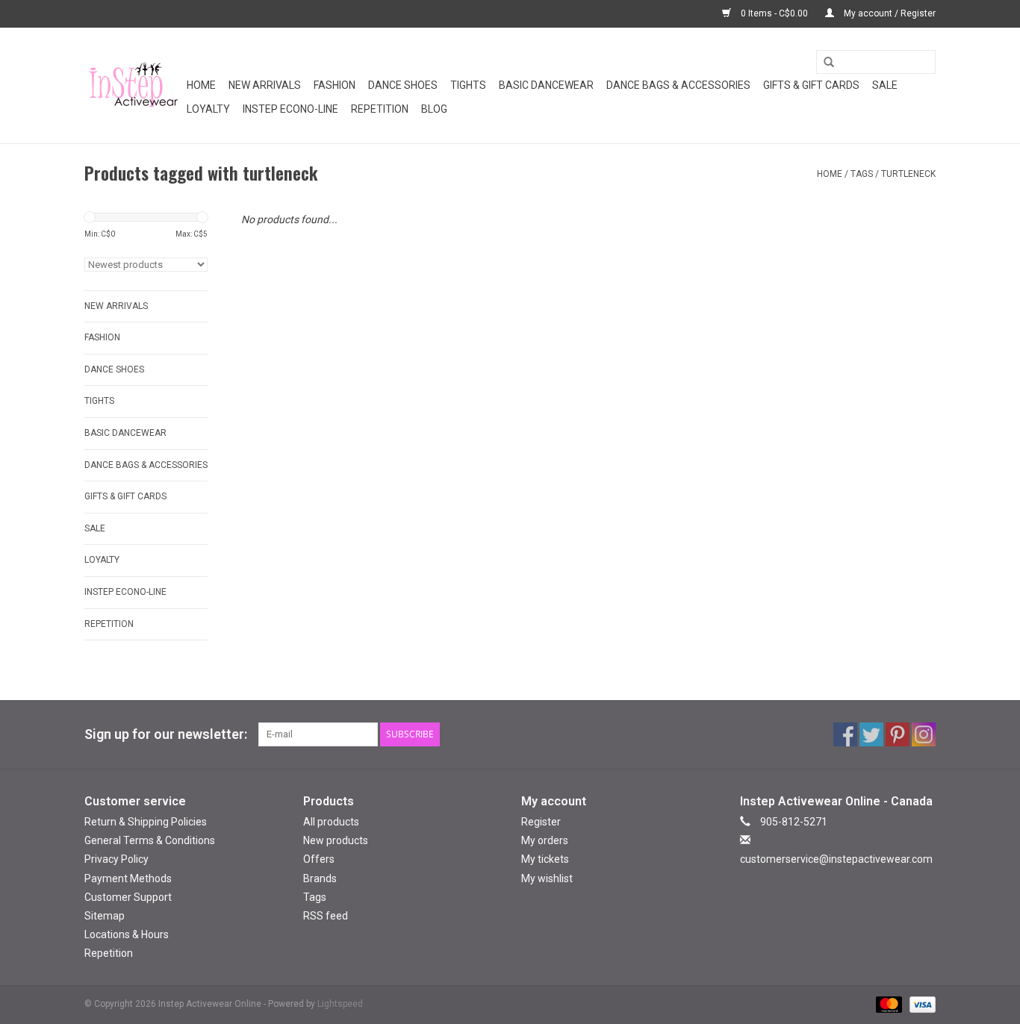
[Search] (823, 62)
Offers (319, 859)
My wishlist (547, 878)
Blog (434, 109)
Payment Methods (128, 878)
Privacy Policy (116, 859)
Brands (320, 878)
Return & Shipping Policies (145, 822)
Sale (885, 85)
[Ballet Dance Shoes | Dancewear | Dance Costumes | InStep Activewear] (133, 85)
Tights (468, 85)
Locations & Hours (126, 934)
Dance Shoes (403, 85)
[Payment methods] (887, 1004)
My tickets (545, 859)
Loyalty (208, 109)
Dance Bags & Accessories (678, 85)
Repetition (379, 109)
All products (331, 822)
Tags (861, 174)
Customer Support (128, 897)
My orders (544, 840)
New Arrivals (264, 85)
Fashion (334, 85)
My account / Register (889, 13)
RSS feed (325, 916)
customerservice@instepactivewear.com (836, 859)
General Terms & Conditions (149, 840)
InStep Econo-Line (290, 109)
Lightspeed (340, 1004)
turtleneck (908, 174)
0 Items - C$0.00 (774, 13)
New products (335, 840)
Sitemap (104, 916)
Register (541, 822)
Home (201, 85)
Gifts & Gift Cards (811, 85)
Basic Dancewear (546, 85)
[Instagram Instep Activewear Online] (924, 734)
